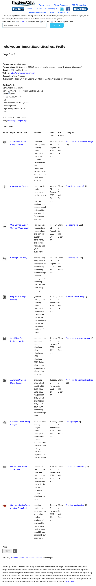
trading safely (69, 581)
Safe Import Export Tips (17, 121)
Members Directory (34, 558)
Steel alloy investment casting (78, 338)
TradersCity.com (17, 558)
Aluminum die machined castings (79, 142)
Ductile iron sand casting (76, 466)
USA (22, 22)
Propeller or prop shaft (75, 186)
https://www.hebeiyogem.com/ (23, 73)
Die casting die (72, 225)
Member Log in (51, 9)
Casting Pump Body (18, 258)
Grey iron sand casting (75, 297)
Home (29, 9)
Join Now (38, 9)
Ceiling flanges (72, 422)
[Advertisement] (48, 35)
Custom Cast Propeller (19, 186)
